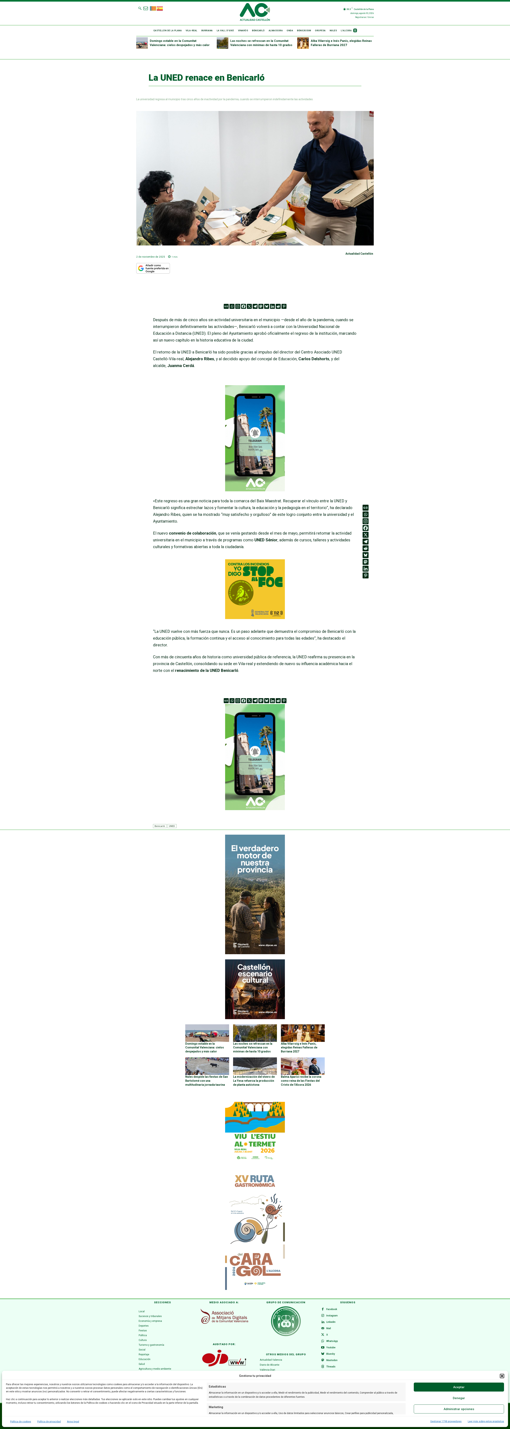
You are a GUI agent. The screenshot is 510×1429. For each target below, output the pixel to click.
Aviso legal (73, 1421)
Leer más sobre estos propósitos (486, 1421)
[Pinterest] (283, 306)
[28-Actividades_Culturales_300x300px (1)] (255, 1018)
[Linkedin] (272, 306)
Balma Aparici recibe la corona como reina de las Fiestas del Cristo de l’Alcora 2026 (301, 1080)
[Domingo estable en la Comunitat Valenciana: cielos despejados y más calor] (142, 43)
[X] (249, 306)
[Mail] (323, 1328)
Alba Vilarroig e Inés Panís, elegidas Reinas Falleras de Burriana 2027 (299, 1047)
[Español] (160, 8)
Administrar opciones (459, 1409)
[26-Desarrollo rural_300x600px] (255, 953)
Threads (330, 1366)
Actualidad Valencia (271, 1359)
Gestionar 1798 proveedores (446, 1421)
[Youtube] (323, 1348)
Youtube (330, 1347)
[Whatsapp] (232, 306)
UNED (172, 825)
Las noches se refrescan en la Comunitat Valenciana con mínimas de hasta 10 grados (252, 1047)
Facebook (331, 1309)
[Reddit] (278, 306)
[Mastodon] (260, 306)
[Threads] (323, 1367)
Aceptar (459, 1387)
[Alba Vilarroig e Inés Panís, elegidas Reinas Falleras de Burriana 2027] (303, 43)
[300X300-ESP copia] (255, 617)
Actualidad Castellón (359, 253)
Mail (328, 1328)
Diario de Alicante (269, 1364)
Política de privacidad (49, 1421)
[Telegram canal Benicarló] (255, 494)
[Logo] (255, 12)
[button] (502, 1376)
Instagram (332, 1315)
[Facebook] (243, 306)
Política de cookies (20, 1421)
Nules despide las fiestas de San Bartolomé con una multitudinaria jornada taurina (206, 1080)
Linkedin (330, 1322)
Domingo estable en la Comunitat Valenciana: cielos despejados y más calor (204, 1047)
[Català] (153, 8)
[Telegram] (255, 306)
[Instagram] (237, 306)
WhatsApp (332, 1341)
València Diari (267, 1369)
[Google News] (226, 306)
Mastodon (331, 1360)
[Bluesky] (266, 306)
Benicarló (160, 825)
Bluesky (330, 1353)
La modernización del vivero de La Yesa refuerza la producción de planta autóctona (254, 1080)
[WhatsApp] (323, 1341)
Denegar (459, 1398)
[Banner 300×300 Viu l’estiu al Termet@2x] (255, 1132)
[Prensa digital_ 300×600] (255, 1230)
